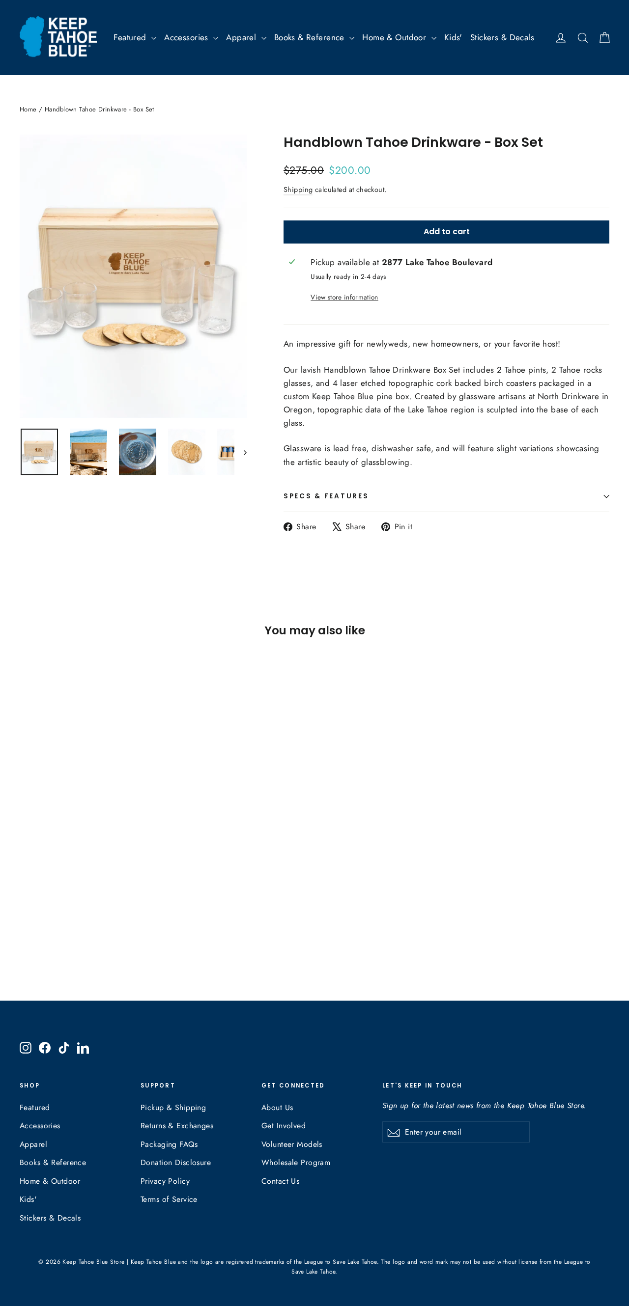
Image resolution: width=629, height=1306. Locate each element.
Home (28, 109)
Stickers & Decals (502, 37)
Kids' (453, 37)
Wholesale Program (295, 1162)
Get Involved (283, 1125)
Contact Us (280, 1181)
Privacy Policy (165, 1181)
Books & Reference (310, 37)
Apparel (242, 37)
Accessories (187, 37)
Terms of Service (169, 1199)
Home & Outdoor (395, 37)
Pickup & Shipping (173, 1107)
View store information (344, 297)
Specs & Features (326, 496)
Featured (131, 37)
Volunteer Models (291, 1144)
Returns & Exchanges (177, 1125)
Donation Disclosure (176, 1162)
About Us (277, 1107)
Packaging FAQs (169, 1144)
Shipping (298, 189)
